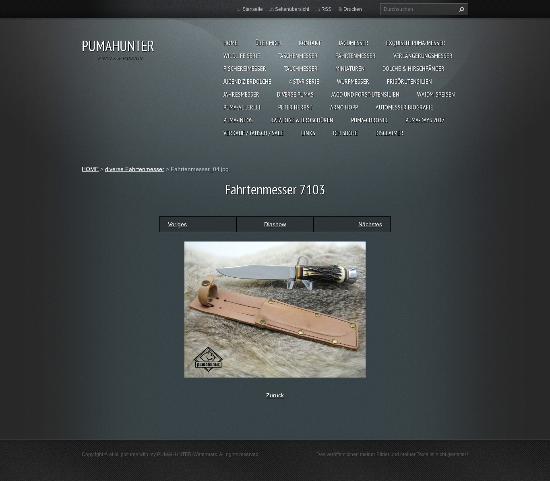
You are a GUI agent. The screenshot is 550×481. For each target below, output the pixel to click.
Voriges (177, 224)
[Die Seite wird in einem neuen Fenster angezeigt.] (275, 309)
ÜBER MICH (268, 43)
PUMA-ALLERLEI (242, 107)
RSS (326, 9)
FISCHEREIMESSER (244, 68)
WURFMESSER (353, 81)
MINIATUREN (350, 68)
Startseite (252, 9)
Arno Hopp (344, 107)
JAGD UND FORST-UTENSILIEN (365, 94)
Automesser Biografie (404, 107)
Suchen (461, 9)
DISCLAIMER (389, 133)
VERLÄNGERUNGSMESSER (423, 56)
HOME (230, 43)
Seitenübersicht (292, 9)
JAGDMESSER (353, 43)
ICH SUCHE (345, 133)
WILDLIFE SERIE (241, 56)
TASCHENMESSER (298, 56)
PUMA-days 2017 (425, 120)
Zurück (275, 395)
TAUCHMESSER (301, 68)
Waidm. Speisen (436, 94)
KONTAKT (310, 43)
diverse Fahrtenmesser (134, 169)
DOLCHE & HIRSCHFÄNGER (414, 68)
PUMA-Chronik (369, 120)
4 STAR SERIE (304, 81)
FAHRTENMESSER (355, 56)
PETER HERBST (295, 107)
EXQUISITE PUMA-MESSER (415, 43)
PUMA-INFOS (238, 120)
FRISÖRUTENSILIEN (409, 81)
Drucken (352, 9)
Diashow (275, 224)
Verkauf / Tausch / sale (253, 133)
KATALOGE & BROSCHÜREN (302, 120)
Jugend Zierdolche (247, 81)
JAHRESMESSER (241, 94)
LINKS (308, 133)
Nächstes (370, 224)
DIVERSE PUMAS (295, 94)
